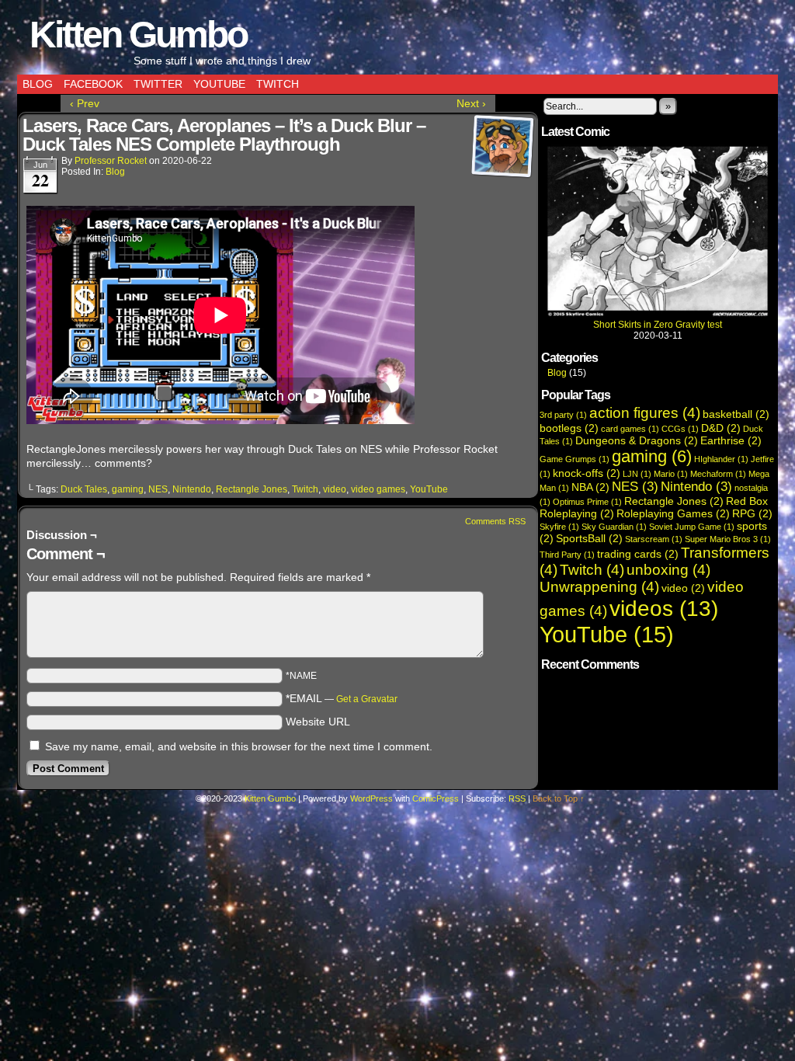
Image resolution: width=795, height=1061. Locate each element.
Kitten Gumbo (138, 34)
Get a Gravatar (367, 699)
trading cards (638, 554)
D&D (721, 428)
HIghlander (721, 459)
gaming (128, 489)
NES (158, 489)
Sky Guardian (614, 526)
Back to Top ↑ (559, 798)
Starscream (653, 539)
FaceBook (93, 84)
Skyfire (559, 526)
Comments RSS (495, 521)
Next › (471, 103)
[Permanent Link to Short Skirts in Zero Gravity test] (657, 313)
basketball (736, 414)
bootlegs (569, 428)
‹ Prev (84, 103)
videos (663, 608)
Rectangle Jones (251, 489)
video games (378, 489)
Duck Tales (84, 489)
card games (630, 428)
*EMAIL (342, 698)
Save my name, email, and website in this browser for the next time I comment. (238, 746)
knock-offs (586, 473)
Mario (671, 473)
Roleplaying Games (673, 513)
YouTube (219, 84)
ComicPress (435, 798)
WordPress (371, 798)
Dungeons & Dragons (636, 440)
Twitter (158, 84)
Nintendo (191, 489)
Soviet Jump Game (691, 526)
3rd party (563, 414)
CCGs (680, 428)
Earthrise (731, 440)
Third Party (567, 554)
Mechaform (718, 473)
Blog (38, 84)
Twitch (277, 84)
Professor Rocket (111, 160)
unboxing (668, 570)
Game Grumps (574, 459)
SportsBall (589, 538)
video (334, 489)
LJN (637, 473)
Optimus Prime (587, 501)
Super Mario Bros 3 (728, 539)
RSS (517, 798)
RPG (752, 513)
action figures (644, 413)
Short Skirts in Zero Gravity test (657, 324)
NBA (590, 487)
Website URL (318, 721)
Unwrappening (599, 587)
